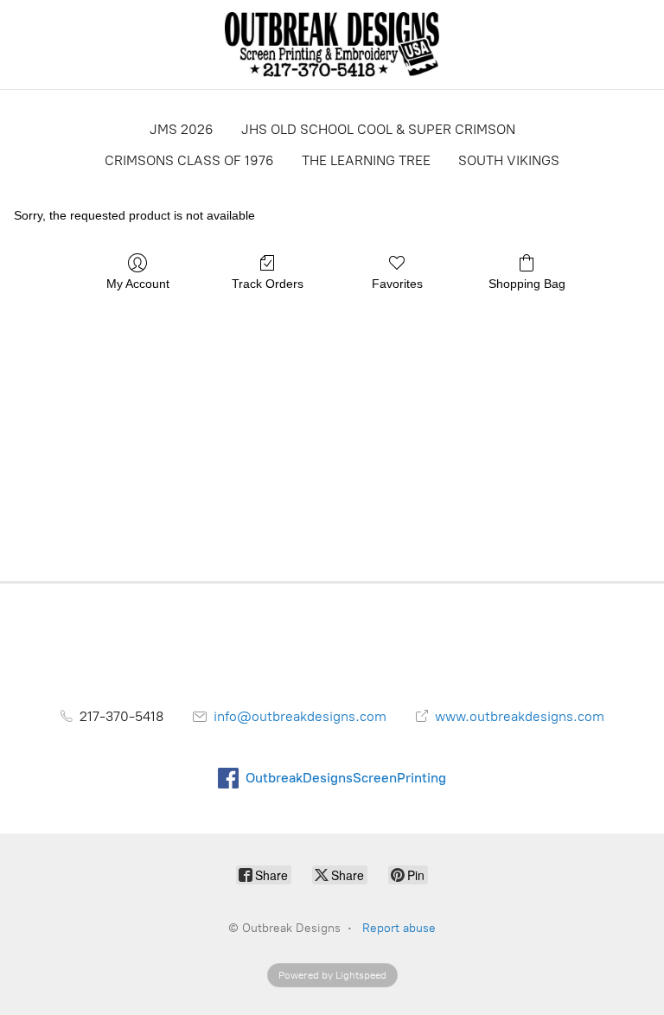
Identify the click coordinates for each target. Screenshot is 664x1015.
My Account (137, 283)
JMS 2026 (182, 129)
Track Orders (267, 283)
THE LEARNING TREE (366, 160)
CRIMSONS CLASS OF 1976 (189, 160)
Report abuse (399, 928)
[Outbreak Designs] (332, 44)
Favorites (397, 283)
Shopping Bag (526, 283)
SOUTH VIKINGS (508, 160)
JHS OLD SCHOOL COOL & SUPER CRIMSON (378, 129)
